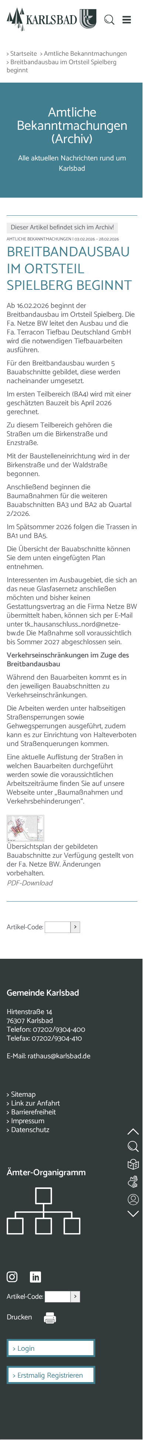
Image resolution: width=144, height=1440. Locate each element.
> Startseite (22, 54)
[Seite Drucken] (44, 1317)
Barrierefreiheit (33, 1112)
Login (26, 1349)
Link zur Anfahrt (35, 1103)
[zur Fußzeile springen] (134, 1212)
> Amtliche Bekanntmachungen (83, 54)
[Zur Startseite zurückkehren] (51, 12)
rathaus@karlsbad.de (59, 1056)
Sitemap (23, 1095)
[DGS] (134, 1180)
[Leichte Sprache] (134, 1162)
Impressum (27, 1121)
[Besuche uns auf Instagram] (12, 1276)
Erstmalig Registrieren (50, 1376)
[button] (126, 20)
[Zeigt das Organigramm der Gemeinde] (43, 1232)
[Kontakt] (134, 1198)
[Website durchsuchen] (109, 21)
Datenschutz (30, 1130)
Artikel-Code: (26, 927)
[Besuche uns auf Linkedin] (35, 1277)
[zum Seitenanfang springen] (134, 1127)
